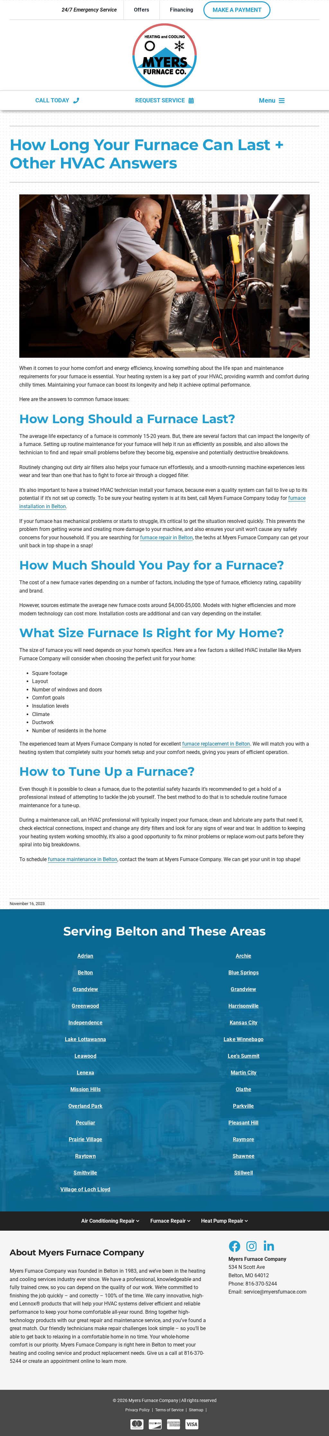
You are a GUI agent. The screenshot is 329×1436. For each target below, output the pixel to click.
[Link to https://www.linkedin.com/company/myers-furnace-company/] (269, 1246)
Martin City (244, 1073)
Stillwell (243, 1173)
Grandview (85, 989)
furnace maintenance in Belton (82, 859)
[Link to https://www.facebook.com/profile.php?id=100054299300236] (234, 1246)
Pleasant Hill (243, 1123)
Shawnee (244, 1156)
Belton (85, 973)
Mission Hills (85, 1089)
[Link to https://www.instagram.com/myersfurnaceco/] (251, 1246)
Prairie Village (85, 1139)
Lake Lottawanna (85, 1039)
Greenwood (85, 1006)
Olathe (243, 1089)
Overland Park (85, 1106)
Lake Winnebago (243, 1039)
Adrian (85, 956)
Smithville (85, 1173)
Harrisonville (243, 1006)
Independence (85, 1023)
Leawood (85, 1056)
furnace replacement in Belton (216, 744)
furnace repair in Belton (166, 537)
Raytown (85, 1156)
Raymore (243, 1139)
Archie (243, 956)
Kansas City (244, 1023)
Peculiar (85, 1123)
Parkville (243, 1106)
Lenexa (85, 1073)
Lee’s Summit (244, 1056)
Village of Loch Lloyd (85, 1189)
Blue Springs (243, 973)
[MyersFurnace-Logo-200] (164, 25)
